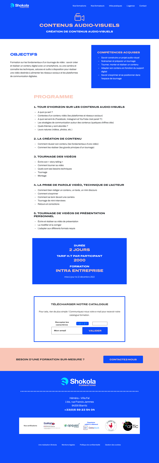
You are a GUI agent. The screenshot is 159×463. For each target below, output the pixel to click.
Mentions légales (68, 445)
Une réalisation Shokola (47, 445)
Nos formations (79, 6)
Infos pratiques (115, 6)
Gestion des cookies (113, 445)
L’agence (131, 6)
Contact (142, 6)
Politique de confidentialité (90, 445)
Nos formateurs (97, 6)
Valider (95, 330)
